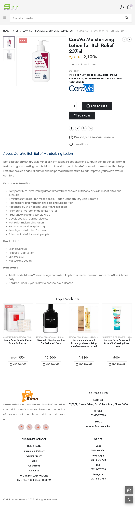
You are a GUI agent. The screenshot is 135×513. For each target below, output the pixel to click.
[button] (20, 61)
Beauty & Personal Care (29, 337)
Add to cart (99, 106)
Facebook (71, 128)
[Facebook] (21, 427)
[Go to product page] (51, 318)
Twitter (77, 128)
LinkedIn (84, 128)
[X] (29, 427)
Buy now (84, 115)
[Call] (129, 499)
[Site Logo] (11, 7)
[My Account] (122, 7)
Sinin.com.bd (98, 450)
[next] (129, 39)
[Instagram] (37, 427)
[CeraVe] (81, 88)
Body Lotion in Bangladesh (91, 75)
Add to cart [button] (19, 364)
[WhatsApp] (46, 427)
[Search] (127, 18)
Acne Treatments (10, 337)
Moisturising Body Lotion (99, 78)
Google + (90, 128)
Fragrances (62, 337)
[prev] (124, 39)
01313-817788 (98, 460)
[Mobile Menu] (4, 18)
